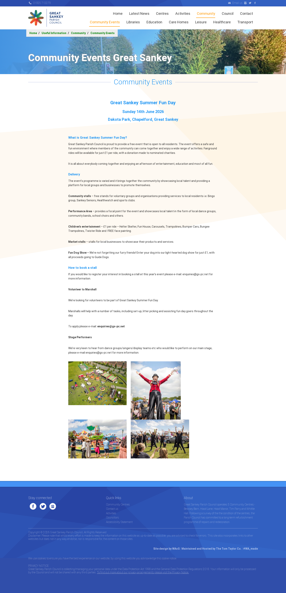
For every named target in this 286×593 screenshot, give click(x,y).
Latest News (138, 13)
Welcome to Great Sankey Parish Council (45, 18)
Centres (162, 13)
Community (205, 13)
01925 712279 (42, 2)
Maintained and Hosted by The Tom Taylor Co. (211, 548)
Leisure (200, 22)
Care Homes (178, 22)
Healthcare (221, 22)
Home (118, 13)
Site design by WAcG (166, 548)
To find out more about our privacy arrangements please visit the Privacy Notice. (143, 572)
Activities (182, 13)
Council (227, 13)
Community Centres (118, 504)
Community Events (104, 22)
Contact (246, 13)
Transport (245, 22)
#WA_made (250, 548)
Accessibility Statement (119, 522)
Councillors (112, 517)
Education (154, 22)
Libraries (133, 22)
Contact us (112, 508)
